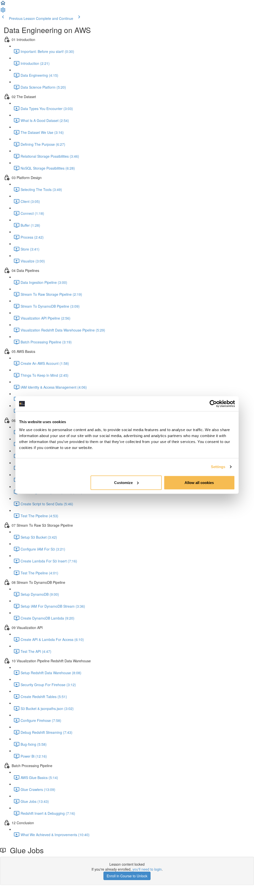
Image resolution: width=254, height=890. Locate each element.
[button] (3, 4)
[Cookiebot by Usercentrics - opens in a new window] (213, 404)
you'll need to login (147, 869)
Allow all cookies (199, 482)
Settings (218, 467)
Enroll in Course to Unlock (127, 875)
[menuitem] (3, 11)
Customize (123, 482)
